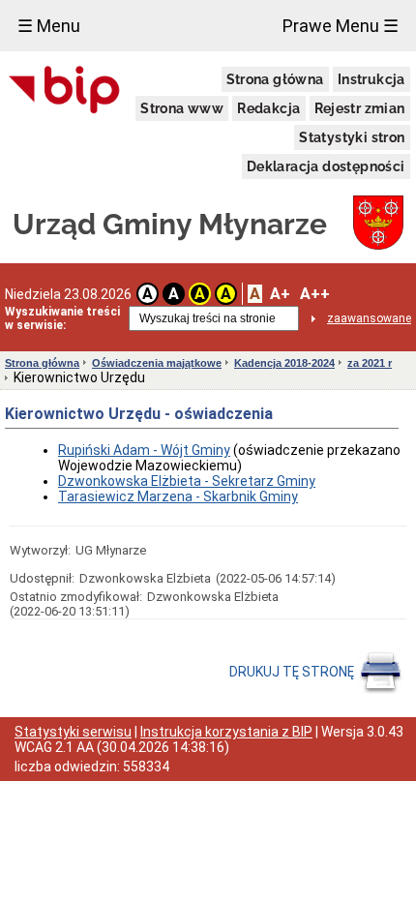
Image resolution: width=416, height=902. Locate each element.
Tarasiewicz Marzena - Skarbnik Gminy (178, 496)
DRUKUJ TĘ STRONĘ (293, 671)
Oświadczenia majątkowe (157, 363)
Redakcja (268, 108)
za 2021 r (369, 363)
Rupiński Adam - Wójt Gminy (144, 450)
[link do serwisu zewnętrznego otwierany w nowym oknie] (64, 91)
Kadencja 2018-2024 (284, 363)
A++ (315, 294)
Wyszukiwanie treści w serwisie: (62, 318)
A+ (280, 294)
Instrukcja (371, 79)
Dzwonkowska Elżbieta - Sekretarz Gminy (186, 481)
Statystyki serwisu (73, 731)
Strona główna (275, 79)
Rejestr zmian (359, 108)
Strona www (181, 108)
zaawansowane (369, 318)
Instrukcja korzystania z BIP (226, 731)
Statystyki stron (351, 137)
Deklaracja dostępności (326, 166)
